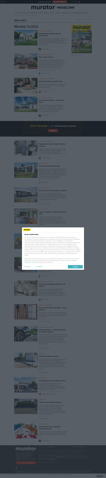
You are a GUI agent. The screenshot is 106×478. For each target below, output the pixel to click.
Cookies (34, 262)
